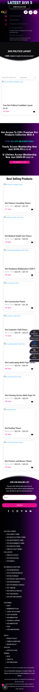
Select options (32, 210)
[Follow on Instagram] (17, 511)
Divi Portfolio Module (14, 591)
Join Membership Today (19, 162)
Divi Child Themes (10, 531)
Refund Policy (11, 644)
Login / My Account (13, 612)
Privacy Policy (12, 638)
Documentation (14, 20)
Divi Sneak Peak (12, 662)
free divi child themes (14, 549)
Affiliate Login (12, 650)
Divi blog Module (12, 576)
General (7, 653)
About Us (10, 659)
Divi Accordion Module (15, 573)
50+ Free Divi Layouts (17, 35)
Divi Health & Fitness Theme (16, 537)
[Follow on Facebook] (8, 511)
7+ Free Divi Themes (16, 28)
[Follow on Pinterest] (22, 511)
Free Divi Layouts (12, 555)
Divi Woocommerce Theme (15, 543)
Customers (8, 603)
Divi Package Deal (13, 558)
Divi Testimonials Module (15, 585)
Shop (8, 606)
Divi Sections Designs (14, 597)
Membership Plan (13, 609)
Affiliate (7, 647)
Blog (8, 656)
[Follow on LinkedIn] (26, 511)
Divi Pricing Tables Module (16, 579)
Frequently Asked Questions (19, 24)
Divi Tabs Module (12, 594)
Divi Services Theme (13, 546)
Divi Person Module (13, 582)
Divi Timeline (11, 588)
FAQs (8, 626)
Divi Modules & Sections (12, 567)
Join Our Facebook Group (18, 522)
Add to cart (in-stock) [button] (34, 112)
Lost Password (12, 615)
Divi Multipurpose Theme (15, 540)
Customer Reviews (13, 629)
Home (7, 56)
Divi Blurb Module (13, 570)
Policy (6, 635)
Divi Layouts (8, 552)
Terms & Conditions (13, 641)
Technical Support (13, 620)
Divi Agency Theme (13, 534)
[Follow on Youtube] (30, 511)
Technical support (15, 16)
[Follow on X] (13, 511)
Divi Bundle (10, 561)
